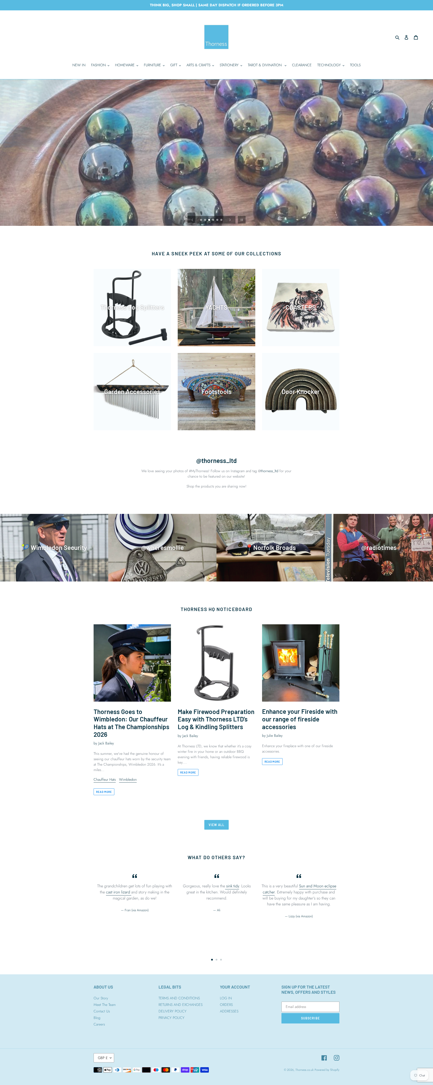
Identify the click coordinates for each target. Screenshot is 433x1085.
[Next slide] (230, 220)
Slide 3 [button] (221, 959)
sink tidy (232, 886)
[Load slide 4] (213, 220)
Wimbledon (128, 779)
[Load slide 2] (205, 220)
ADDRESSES (229, 1011)
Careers (99, 1024)
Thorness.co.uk (304, 1070)
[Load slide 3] (209, 220)
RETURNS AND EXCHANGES (181, 1004)
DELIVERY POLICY (173, 1011)
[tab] (212, 959)
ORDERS (226, 1004)
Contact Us (102, 1011)
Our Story (101, 998)
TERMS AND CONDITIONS (179, 998)
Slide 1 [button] (212, 959)
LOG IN (226, 998)
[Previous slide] (192, 220)
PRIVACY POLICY (171, 1017)
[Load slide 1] (201, 220)
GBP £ (103, 1057)
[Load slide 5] (217, 220)
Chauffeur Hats (105, 779)
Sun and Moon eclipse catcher (299, 889)
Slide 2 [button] (216, 959)
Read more (104, 791)
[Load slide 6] (221, 220)
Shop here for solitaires (216, 165)
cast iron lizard (118, 892)
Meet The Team (105, 1004)
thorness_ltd (269, 471)
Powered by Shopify (327, 1070)
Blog (97, 1017)
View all (216, 825)
